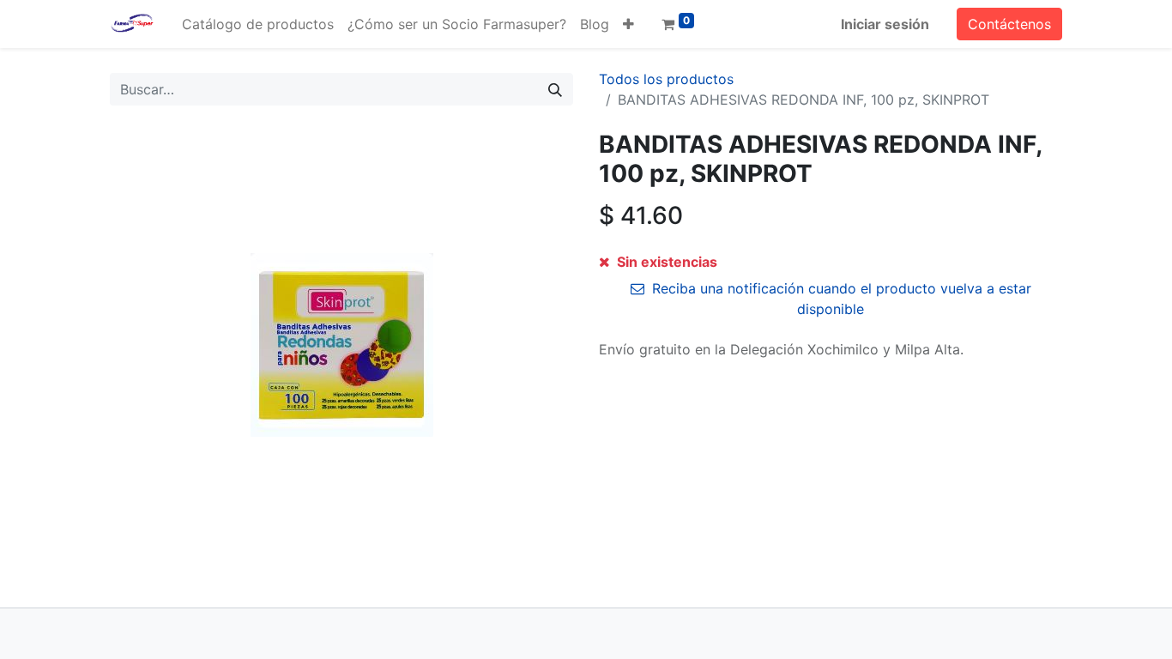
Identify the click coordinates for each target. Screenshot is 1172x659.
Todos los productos (666, 79)
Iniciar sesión (885, 24)
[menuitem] (258, 24)
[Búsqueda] (555, 89)
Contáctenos (1009, 24)
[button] (628, 24)
